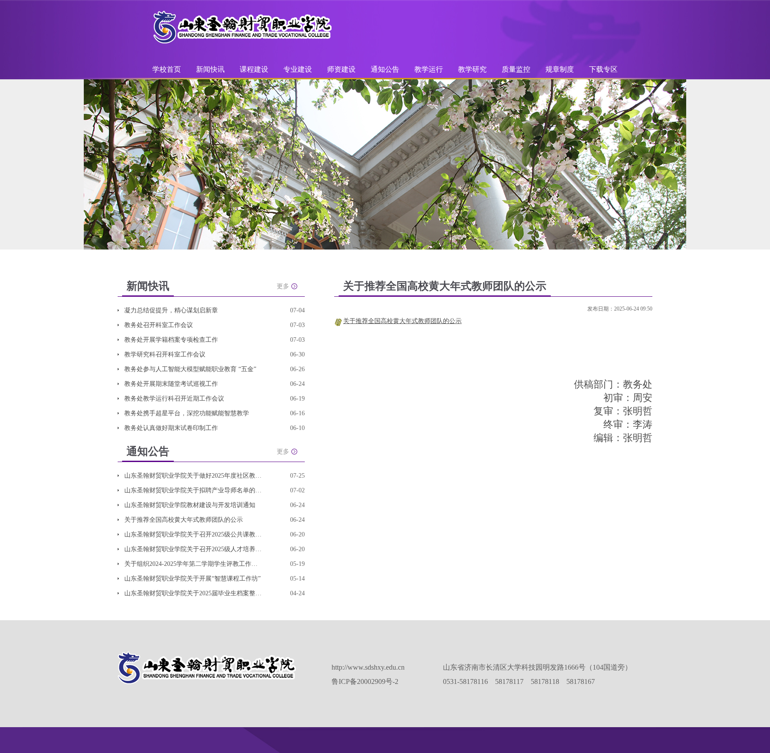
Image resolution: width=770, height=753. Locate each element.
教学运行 (429, 69)
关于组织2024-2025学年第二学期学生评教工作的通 (193, 564)
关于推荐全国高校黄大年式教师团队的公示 (183, 519)
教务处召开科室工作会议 (158, 325)
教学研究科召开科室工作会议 (164, 354)
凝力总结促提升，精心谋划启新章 (171, 310)
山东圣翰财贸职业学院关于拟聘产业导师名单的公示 (193, 490)
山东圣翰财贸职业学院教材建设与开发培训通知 (189, 505)
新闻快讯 (210, 69)
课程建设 (255, 69)
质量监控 (517, 69)
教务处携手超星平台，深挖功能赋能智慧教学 (186, 413)
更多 (283, 286)
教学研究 (473, 69)
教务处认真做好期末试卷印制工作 (171, 428)
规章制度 (559, 69)
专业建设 (298, 69)
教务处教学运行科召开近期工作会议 (174, 398)
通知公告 (386, 69)
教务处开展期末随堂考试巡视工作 (171, 384)
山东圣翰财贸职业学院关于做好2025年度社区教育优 (193, 475)
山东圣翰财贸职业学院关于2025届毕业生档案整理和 (193, 593)
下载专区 (603, 69)
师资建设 (342, 69)
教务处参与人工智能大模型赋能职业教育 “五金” (190, 369)
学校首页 (166, 69)
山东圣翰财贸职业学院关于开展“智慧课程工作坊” (192, 578)
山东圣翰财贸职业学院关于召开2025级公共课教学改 (193, 534)
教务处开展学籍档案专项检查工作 (171, 339)
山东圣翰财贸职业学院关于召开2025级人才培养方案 (193, 549)
